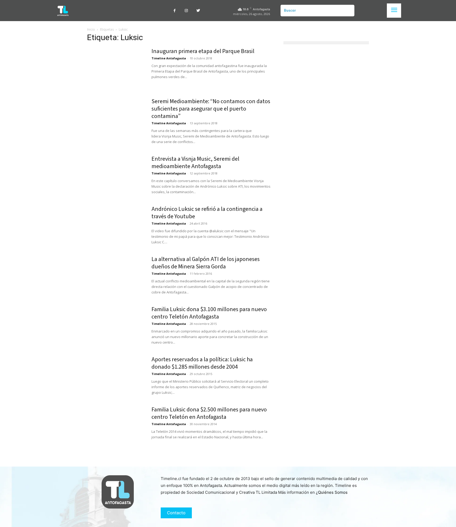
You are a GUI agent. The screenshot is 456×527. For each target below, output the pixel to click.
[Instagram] (186, 10)
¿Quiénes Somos (332, 492)
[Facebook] (174, 10)
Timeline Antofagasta (168, 58)
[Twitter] (198, 10)
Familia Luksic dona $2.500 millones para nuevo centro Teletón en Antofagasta (209, 413)
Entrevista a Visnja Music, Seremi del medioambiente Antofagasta (195, 162)
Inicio (91, 29)
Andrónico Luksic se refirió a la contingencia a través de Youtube (207, 213)
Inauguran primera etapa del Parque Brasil (202, 51)
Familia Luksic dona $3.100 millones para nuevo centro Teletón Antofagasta (209, 313)
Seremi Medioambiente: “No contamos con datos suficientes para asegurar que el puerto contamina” (210, 108)
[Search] (348, 10)
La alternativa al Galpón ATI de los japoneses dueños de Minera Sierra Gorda (205, 263)
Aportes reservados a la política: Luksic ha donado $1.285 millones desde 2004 (202, 363)
